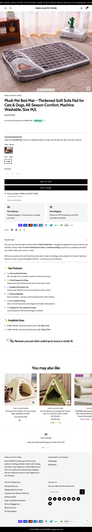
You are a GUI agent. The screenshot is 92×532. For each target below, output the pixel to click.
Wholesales (52, 465)
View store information (14, 200)
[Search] (10, 8)
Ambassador (52, 461)
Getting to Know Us (11, 486)
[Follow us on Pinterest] (69, 499)
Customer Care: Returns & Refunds (16, 493)
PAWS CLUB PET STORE (12, 95)
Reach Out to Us (10, 508)
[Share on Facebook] (12, 230)
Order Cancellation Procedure (15, 500)
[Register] (82, 491)
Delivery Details (10, 497)
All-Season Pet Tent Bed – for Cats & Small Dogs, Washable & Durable (21, 412)
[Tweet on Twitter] (20, 230)
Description (9, 240)
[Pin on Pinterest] (16, 230)
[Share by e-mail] (24, 230)
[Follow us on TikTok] (78, 499)
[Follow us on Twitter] (55, 499)
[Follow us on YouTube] (73, 499)
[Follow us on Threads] (59, 499)
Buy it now (46, 188)
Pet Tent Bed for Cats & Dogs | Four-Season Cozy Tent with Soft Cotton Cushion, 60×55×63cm (56, 413)
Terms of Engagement (12, 504)
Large (8, 161)
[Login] (81, 8)
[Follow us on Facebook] (50, 499)
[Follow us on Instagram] (64, 499)
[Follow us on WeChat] (50, 503)
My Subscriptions (10, 511)
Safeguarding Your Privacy (13, 490)
